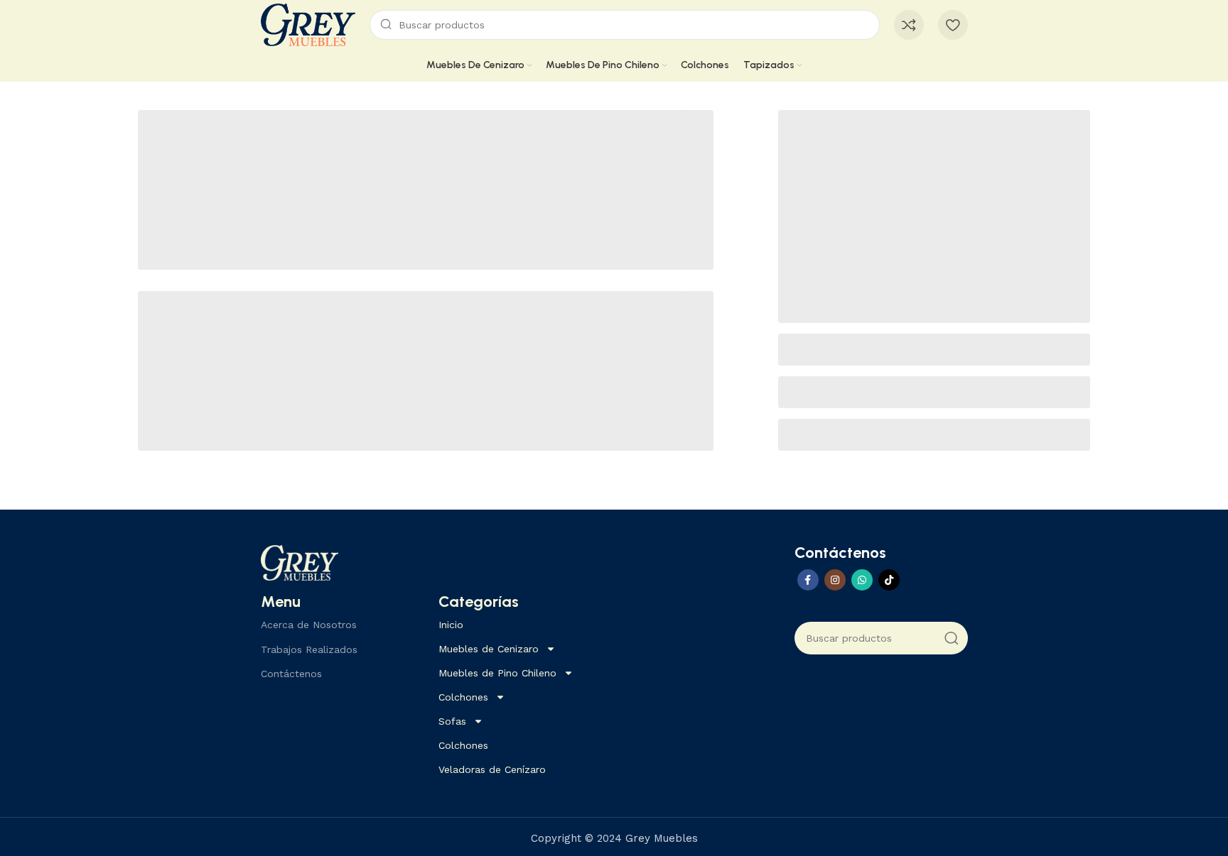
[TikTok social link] (889, 580)
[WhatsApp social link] (862, 580)
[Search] (951, 638)
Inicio (450, 624)
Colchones (463, 697)
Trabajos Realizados (309, 649)
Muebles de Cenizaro (488, 648)
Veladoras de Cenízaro (492, 769)
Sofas (452, 721)
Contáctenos (291, 673)
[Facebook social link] (808, 580)
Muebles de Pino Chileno (497, 673)
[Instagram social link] (835, 580)
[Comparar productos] (909, 25)
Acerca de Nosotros (309, 624)
